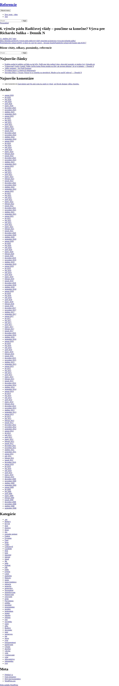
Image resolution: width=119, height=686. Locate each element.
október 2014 (9, 387)
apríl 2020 (8, 250)
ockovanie (8, 597)
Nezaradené (4, 23)
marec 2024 (9, 152)
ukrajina (8, 649)
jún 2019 (8, 270)
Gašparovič (9, 547)
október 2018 (9, 287)
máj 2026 (8, 102)
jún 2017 (8, 320)
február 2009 (9, 498)
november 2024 (10, 135)
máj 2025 (8, 122)
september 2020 (10, 239)
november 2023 (10, 160)
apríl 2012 (8, 437)
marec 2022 (9, 202)
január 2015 (9, 381)
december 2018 (10, 283)
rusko (7, 624)
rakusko (7, 615)
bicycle (7, 524)
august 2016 (9, 341)
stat (6, 636)
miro (14, 39)
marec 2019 (9, 277)
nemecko (8, 586)
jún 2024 (8, 145)
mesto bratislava (10, 582)
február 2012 (9, 441)
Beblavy (8, 522)
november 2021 (10, 210)
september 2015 (10, 364)
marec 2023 (9, 177)
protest (7, 613)
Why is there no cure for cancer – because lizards (27, 43)
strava (7, 638)
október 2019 (9, 262)
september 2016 (10, 339)
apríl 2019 (8, 275)
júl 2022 (8, 193)
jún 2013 (8, 418)
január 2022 (9, 206)
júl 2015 (8, 368)
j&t (6, 561)
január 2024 (9, 156)
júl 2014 (8, 393)
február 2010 (9, 477)
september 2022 (10, 189)
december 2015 (10, 358)
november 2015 (10, 360)
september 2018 (10, 289)
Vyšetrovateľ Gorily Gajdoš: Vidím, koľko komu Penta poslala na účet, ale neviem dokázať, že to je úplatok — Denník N (49, 66)
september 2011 (10, 452)
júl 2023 (8, 168)
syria (6, 640)
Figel (6, 540)
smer (6, 632)
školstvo (8, 628)
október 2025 (9, 112)
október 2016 (9, 337)
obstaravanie (9, 595)
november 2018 (10, 285)
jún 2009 (8, 491)
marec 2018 (9, 302)
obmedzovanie (10, 592)
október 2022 (9, 187)
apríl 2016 (8, 350)
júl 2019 (8, 268)
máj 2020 (8, 247)
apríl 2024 (8, 149)
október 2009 (9, 483)
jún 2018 (8, 295)
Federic (7, 536)
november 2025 (10, 110)
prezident (8, 605)
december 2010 (10, 462)
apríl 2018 (8, 300)
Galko (7, 544)
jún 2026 (8, 99)
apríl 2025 (8, 124)
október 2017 (9, 312)
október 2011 (9, 450)
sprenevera (9, 634)
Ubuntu (7, 647)
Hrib (6, 551)
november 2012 (10, 427)
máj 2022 (8, 197)
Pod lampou (9, 601)
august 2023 (9, 166)
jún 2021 (8, 220)
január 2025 (9, 131)
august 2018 (9, 291)
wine (6, 657)
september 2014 (10, 389)
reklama (7, 617)
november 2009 (10, 481)
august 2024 (9, 141)
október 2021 (9, 212)
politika (7, 603)
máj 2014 (8, 398)
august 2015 (9, 366)
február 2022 (9, 204)
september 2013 (10, 412)
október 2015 (9, 362)
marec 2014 (9, 402)
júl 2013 (8, 416)
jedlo (6, 563)
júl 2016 (8, 343)
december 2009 (10, 479)
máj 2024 (8, 147)
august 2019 (9, 266)
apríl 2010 (8, 473)
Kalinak (7, 565)
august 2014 (9, 391)
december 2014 (10, 383)
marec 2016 (9, 352)
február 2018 (9, 304)
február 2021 (9, 229)
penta (7, 599)
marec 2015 (9, 377)
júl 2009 (8, 489)
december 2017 (10, 308)
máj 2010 (8, 471)
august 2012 (9, 431)
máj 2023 (8, 172)
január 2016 (9, 356)
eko (6, 532)
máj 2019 (8, 272)
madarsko (8, 576)
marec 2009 (9, 496)
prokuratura (9, 611)
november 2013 (10, 408)
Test (6, 17)
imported (8, 555)
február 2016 (9, 354)
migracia (8, 584)
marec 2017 (9, 327)
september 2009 (10, 485)
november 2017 (10, 310)
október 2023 (9, 162)
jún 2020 (8, 245)
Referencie (8, 4)
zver (6, 663)
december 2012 (10, 425)
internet (7, 557)
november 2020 (10, 235)
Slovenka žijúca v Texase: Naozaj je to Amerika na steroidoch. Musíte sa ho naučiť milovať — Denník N (43, 73)
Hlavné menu (5, 10)
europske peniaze (11, 534)
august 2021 (9, 216)
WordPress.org (10, 681)
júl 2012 (8, 433)
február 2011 (9, 458)
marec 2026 (9, 106)
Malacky (8, 578)
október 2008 (9, 506)
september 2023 (10, 164)
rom (6, 620)
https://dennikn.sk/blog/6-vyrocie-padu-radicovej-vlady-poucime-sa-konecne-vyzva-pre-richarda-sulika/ (38, 41)
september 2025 (10, 114)
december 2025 (10, 108)
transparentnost (10, 642)
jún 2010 (8, 468)
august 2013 (9, 414)
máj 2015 (8, 373)
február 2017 (9, 329)
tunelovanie (9, 645)
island (7, 559)
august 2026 (9, 95)
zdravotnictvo (10, 659)
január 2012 (9, 443)
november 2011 (10, 448)
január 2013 (9, 423)
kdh (6, 567)
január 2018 (9, 306)
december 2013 (10, 406)
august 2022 (9, 191)
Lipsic (7, 574)
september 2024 (10, 139)
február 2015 (9, 379)
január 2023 (9, 181)
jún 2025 (8, 120)
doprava (8, 528)
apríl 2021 (8, 225)
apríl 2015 (8, 375)
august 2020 (9, 241)
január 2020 (9, 256)
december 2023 (10, 158)
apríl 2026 (8, 104)
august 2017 (9, 316)
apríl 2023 (8, 174)
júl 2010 (8, 466)
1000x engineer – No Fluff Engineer (18, 68)
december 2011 (10, 446)
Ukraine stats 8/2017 (70, 43)
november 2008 (10, 504)
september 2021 (10, 214)
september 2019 (10, 264)
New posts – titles (11, 15)
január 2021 (9, 231)
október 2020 (9, 237)
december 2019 (10, 258)
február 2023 (9, 179)
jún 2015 (8, 370)
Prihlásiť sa (9, 675)
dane (6, 526)
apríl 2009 (8, 494)
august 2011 (9, 454)
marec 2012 (9, 439)
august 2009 (9, 487)
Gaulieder (8, 549)
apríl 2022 (8, 200)
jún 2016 (8, 345)
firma (6, 542)
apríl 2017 (8, 325)
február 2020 (9, 254)
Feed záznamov (10, 677)
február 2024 (9, 154)
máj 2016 (8, 348)
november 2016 (10, 335)
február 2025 (9, 129)
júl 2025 (8, 118)
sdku (6, 626)
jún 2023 (8, 170)
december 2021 (10, 208)
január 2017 (9, 331)
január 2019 (9, 281)
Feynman (8, 538)
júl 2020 (8, 243)
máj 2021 (8, 222)
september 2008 (10, 508)
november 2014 (10, 385)
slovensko (8, 630)
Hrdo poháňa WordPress (9, 685)
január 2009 (9, 500)
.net (6, 519)
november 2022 (10, 185)
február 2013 (9, 421)
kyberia (7, 572)
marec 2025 (9, 127)
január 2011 (9, 460)
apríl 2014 (8, 400)
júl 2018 (8, 293)
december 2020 (10, 233)
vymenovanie (10, 655)
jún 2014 (8, 396)
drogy (7, 530)
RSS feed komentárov (13, 679)
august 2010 (9, 464)
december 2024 (10, 133)
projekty (8, 609)
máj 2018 (8, 298)
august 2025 (9, 116)
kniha (7, 570)
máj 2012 (8, 435)
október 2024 (9, 137)
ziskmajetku (9, 661)
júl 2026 (8, 97)
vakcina (7, 651)
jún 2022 (8, 195)
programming (10, 607)
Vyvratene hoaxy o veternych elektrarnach (20, 70)
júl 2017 (8, 318)
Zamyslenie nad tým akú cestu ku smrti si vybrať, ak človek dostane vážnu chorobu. (48, 84)
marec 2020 (9, 252)
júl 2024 (8, 143)
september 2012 (10, 429)
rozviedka (8, 622)
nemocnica (9, 588)
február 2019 (9, 279)
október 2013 (9, 410)
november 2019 (10, 260)
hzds (6, 553)
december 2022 (10, 183)
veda (6, 653)
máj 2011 (8, 456)
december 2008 (10, 502)
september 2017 (10, 314)
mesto (7, 580)
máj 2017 (8, 323)
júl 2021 (8, 218)
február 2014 (9, 404)
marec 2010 (9, 475)
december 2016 (10, 333)
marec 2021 (9, 227)
